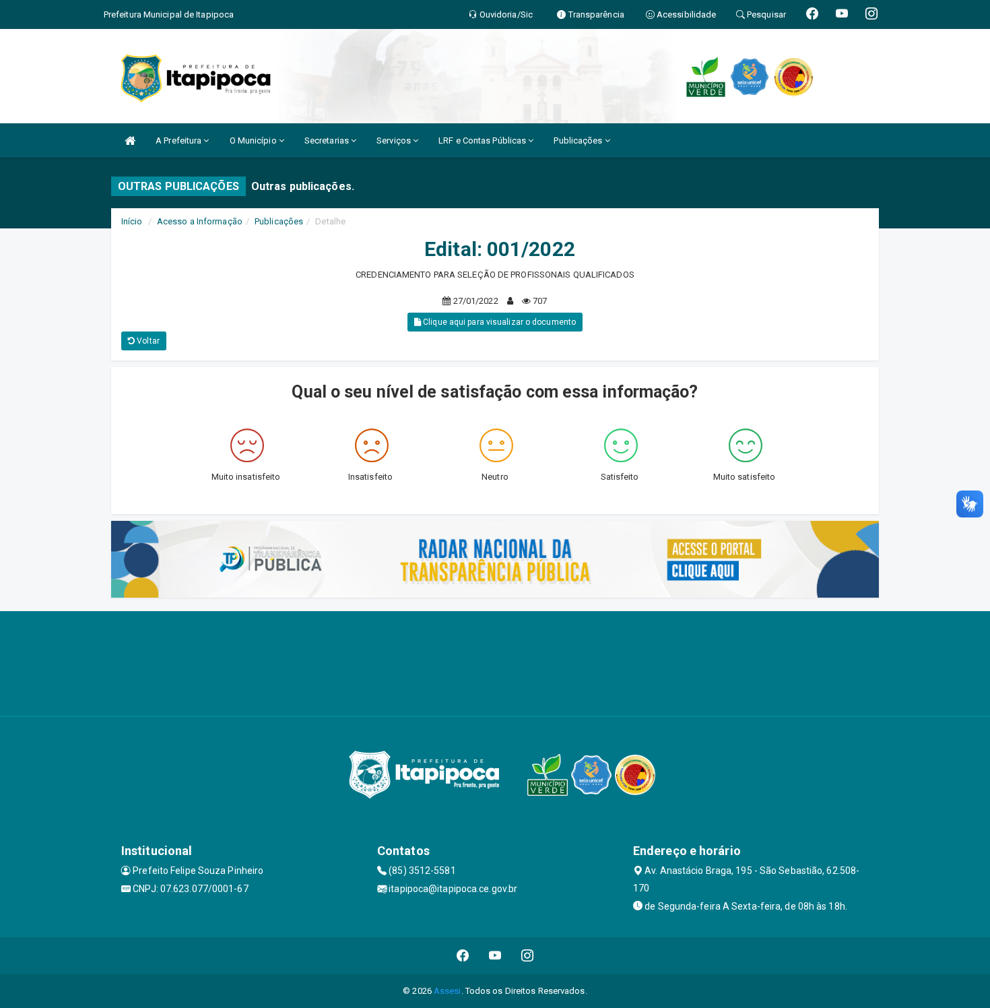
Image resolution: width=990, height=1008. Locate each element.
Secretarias (327, 140)
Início (132, 221)
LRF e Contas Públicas (483, 140)
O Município (254, 140)
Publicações (579, 140)
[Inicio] (130, 140)
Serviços (394, 140)
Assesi (447, 991)
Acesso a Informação (199, 221)
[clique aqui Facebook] (463, 956)
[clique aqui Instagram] (527, 956)
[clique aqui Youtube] (495, 956)
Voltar (147, 341)
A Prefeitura (179, 140)
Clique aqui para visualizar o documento (498, 322)
